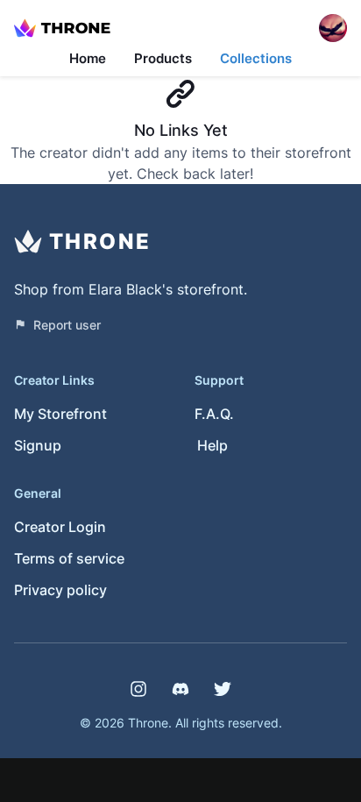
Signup (37, 445)
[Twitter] (222, 688)
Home (87, 58)
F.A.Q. (214, 413)
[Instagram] (138, 688)
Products (163, 58)
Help (212, 445)
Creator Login (60, 527)
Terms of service (69, 558)
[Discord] (180, 688)
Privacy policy (60, 590)
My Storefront (60, 413)
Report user (67, 324)
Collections (256, 58)
